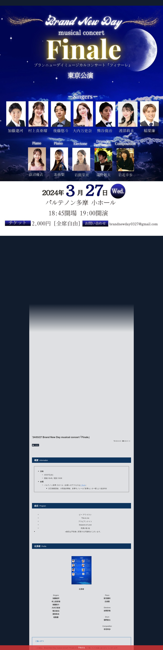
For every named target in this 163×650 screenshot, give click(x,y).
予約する (81, 648)
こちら (82, 485)
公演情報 (36, 445)
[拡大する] (89, 559)
